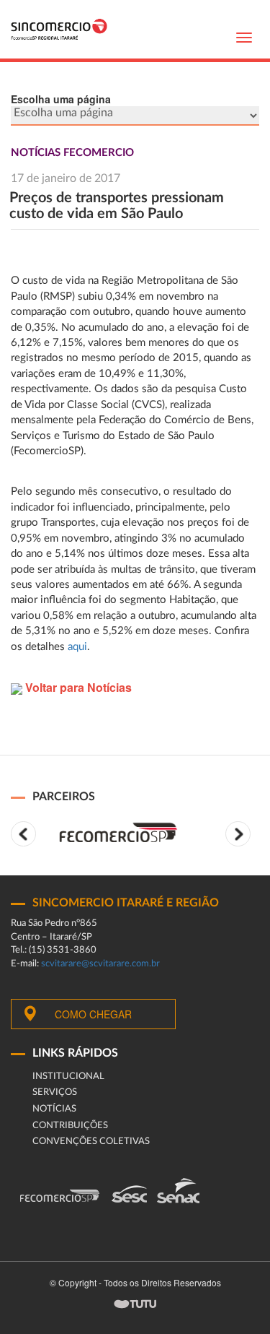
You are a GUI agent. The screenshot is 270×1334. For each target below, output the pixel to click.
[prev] (23, 833)
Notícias (54, 1109)
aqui (77, 646)
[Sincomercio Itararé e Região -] (59, 29)
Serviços (54, 1092)
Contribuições (70, 1125)
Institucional (68, 1076)
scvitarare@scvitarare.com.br (100, 964)
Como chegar (93, 1014)
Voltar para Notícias (77, 687)
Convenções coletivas (91, 1141)
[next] (238, 833)
